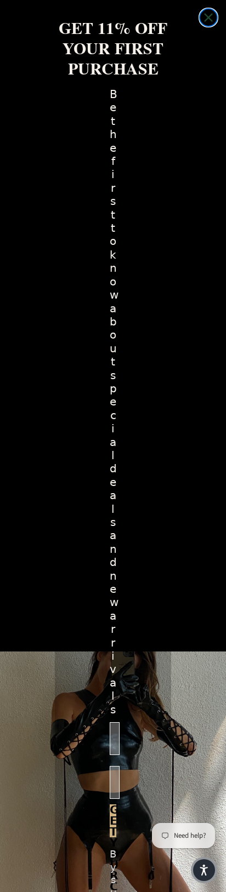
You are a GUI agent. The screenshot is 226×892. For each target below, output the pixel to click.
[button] (204, 870)
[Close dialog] (208, 17)
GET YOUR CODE (113, 820)
